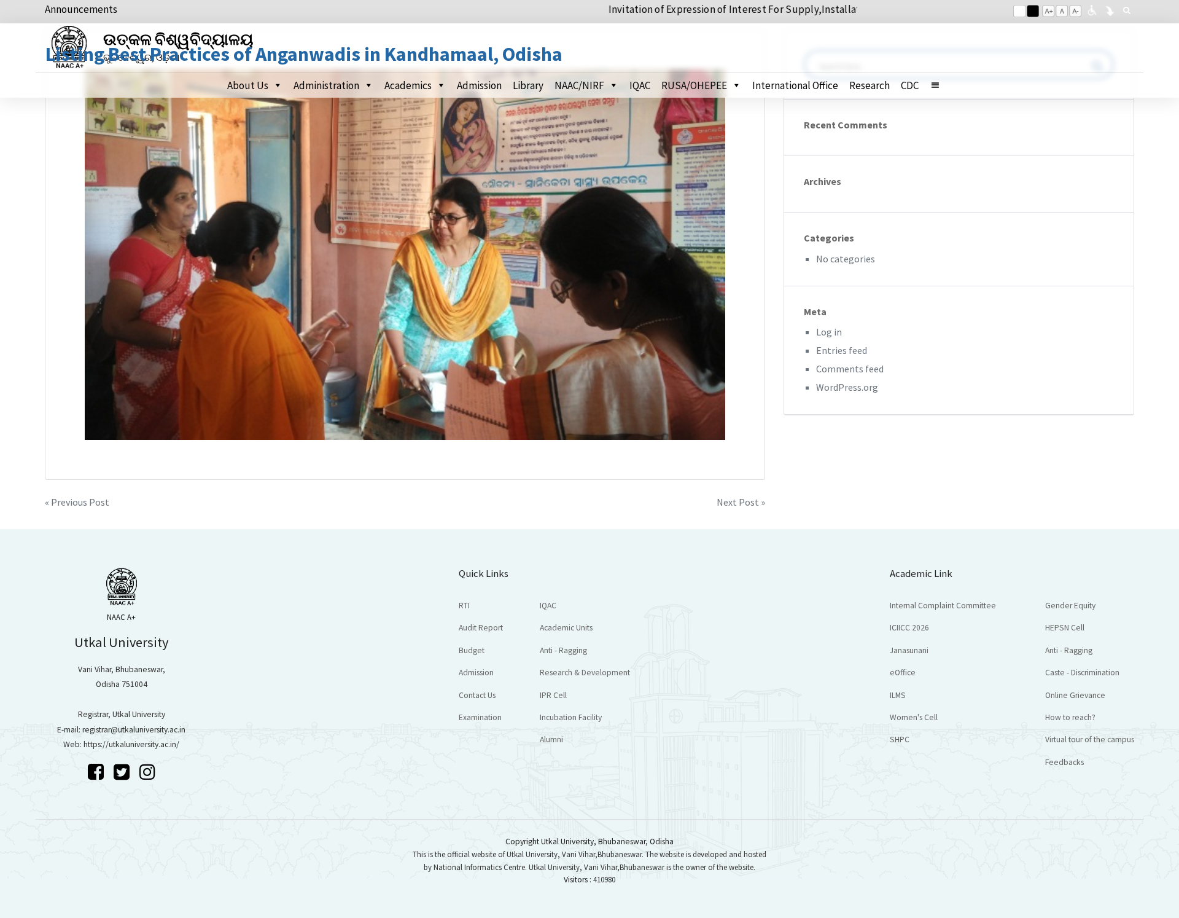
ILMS (898, 695)
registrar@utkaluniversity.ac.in (133, 729)
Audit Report (481, 627)
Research (869, 85)
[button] (940, 85)
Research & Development (585, 672)
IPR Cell (553, 695)
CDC (910, 85)
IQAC (639, 85)
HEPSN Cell (1064, 627)
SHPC (899, 739)
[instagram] (147, 771)
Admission (479, 85)
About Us (247, 85)
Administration (326, 85)
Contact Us (477, 695)
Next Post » (741, 502)
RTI (464, 605)
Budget (471, 650)
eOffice (903, 672)
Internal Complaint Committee (943, 605)
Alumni (551, 739)
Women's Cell (914, 717)
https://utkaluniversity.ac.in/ (131, 744)
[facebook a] (97, 771)
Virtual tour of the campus (1089, 739)
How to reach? (1070, 717)
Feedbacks (1064, 762)
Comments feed (850, 369)
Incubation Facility (571, 717)
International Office (795, 85)
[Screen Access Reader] (1092, 9)
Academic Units (566, 627)
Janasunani (909, 650)
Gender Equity (1070, 605)
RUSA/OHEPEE (694, 85)
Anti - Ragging (563, 650)
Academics (408, 85)
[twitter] (123, 771)
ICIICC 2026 (909, 627)
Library (528, 85)
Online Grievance (1075, 695)
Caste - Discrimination (1082, 672)
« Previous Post (77, 502)
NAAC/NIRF (579, 85)
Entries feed (841, 350)
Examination (480, 717)
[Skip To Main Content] (1110, 9)
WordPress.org (847, 387)
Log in (829, 332)
